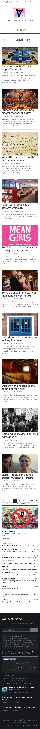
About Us (34, 725)
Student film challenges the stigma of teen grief (18, 387)
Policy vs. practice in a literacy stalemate (15, 206)
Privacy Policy (7, 725)
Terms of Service (22, 725)
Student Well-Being (8, 531)
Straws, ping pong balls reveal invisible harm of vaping (19, 581)
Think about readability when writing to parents (18, 707)
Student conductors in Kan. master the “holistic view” (18, 111)
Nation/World (6, 543)
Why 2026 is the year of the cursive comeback (18, 159)
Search (34, 630)
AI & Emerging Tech (8, 572)
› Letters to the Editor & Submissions (14, 681)
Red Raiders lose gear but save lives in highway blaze (19, 595)
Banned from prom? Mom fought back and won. (18, 551)
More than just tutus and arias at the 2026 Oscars (19, 569)
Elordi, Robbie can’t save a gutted (17, 476)
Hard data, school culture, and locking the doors (20, 339)
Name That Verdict (8, 561)
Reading (4, 599)
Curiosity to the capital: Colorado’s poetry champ (19, 602)
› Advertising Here (8, 675)
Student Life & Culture (9, 549)
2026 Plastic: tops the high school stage (20, 249)
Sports (4, 555)
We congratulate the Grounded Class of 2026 (18, 545)
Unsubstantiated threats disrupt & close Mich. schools (17, 698)
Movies (4, 586)
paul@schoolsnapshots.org (28, 652)
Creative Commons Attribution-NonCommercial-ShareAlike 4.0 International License (20, 668)
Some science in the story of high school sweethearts (19, 294)
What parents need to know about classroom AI (18, 575)
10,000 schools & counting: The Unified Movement (20, 557)
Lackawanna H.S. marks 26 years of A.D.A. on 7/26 (21, 688)
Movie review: (10, 588)
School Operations (8, 592)
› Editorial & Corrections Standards (14, 678)
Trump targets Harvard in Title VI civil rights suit (19, 563)
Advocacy (5, 566)
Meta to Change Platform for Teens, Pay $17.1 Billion (20, 534)
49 (32, 501)
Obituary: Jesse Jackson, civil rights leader (20, 435)
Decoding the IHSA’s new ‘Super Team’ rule (17, 68)
